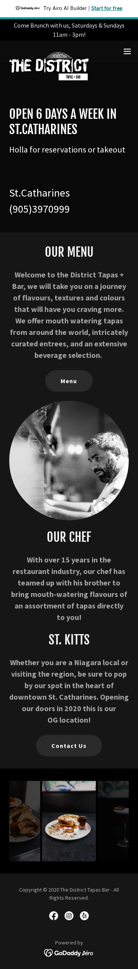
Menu (69, 381)
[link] (49, 51)
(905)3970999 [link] (39, 209)
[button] (127, 51)
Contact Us (69, 745)
